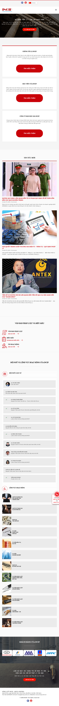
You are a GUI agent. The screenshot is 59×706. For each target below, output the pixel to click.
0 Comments (14, 202)
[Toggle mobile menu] (56, 9)
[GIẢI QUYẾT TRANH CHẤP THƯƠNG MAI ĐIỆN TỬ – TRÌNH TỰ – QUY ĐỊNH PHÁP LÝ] (29, 227)
